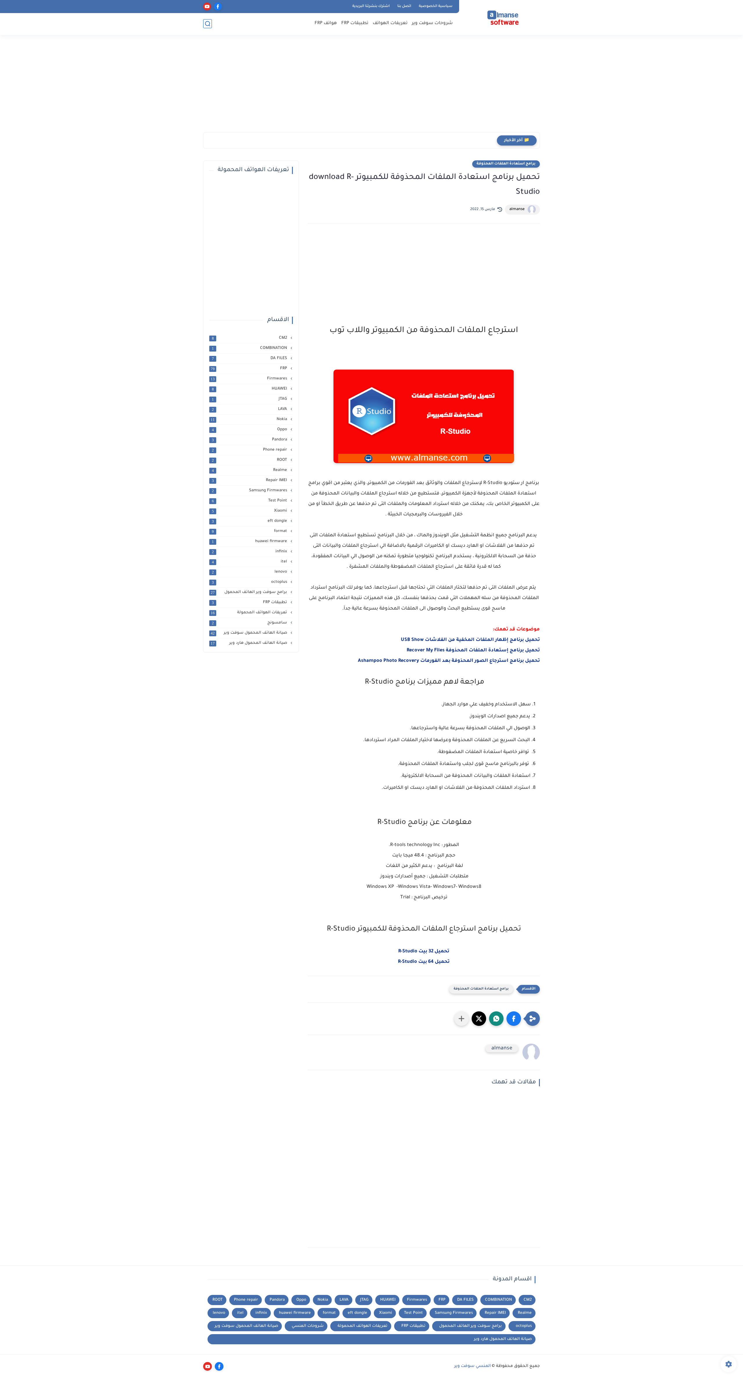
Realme (250, 470)
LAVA (250, 409)
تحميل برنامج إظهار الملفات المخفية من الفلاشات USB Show (470, 640)
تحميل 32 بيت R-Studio (423, 951)
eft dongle (250, 521)
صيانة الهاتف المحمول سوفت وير (249, 633)
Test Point (250, 501)
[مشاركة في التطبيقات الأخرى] (461, 1018)
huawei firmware (250, 541)
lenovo (250, 572)
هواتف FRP (326, 23)
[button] (513, 1018)
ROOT (250, 460)
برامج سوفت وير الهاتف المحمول (249, 592)
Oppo (250, 429)
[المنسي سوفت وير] (500, 16)
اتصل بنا (404, 6)
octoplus (250, 582)
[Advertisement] (371, 87)
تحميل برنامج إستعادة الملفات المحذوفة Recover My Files (473, 650)
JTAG (250, 399)
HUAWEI (250, 389)
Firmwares (249, 379)
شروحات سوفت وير (432, 23)
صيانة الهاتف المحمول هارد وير (249, 643)
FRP (249, 368)
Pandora (250, 440)
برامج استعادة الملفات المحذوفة (506, 164)
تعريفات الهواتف (390, 23)
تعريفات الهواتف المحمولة (249, 612)
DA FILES (250, 358)
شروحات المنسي (308, 1326)
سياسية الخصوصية (435, 6)
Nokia (249, 419)
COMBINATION (250, 348)
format (250, 531)
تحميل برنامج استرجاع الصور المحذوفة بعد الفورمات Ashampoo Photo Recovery (449, 661)
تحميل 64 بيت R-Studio (424, 962)
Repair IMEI (250, 480)
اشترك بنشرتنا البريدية (371, 6)
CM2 (250, 338)
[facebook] (218, 6)
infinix (250, 551)
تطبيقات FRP (354, 23)
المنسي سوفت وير (472, 1366)
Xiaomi (250, 511)
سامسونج (250, 623)
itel (250, 562)
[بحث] (207, 23)
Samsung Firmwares (250, 490)
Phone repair (250, 450)
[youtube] (207, 6)
